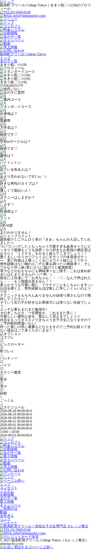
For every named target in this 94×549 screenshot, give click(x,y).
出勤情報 (7, 495)
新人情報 (7, 502)
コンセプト (8, 488)
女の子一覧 (8, 498)
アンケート (8, 523)
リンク (5, 519)
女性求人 (7, 516)
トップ (5, 484)
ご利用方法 (8, 509)
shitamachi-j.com (11, 544)
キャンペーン (10, 505)
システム (7, 491)
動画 (3, 512)
